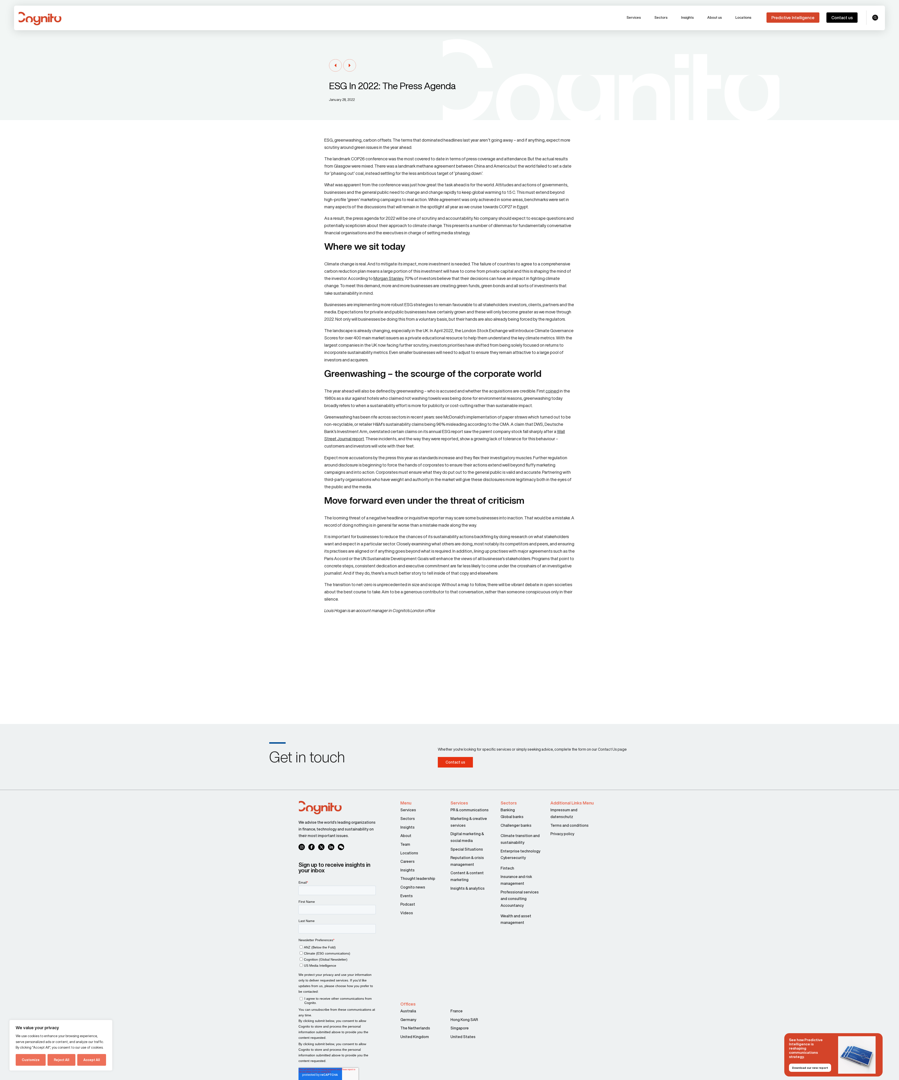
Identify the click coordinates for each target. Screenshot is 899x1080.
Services (633, 17)
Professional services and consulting (520, 895)
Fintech (507, 868)
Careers (407, 861)
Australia (408, 1011)
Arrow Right (349, 65)
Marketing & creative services (468, 822)
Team (405, 844)
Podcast (407, 904)
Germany (408, 1019)
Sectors (660, 17)
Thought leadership (417, 878)
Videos (406, 913)
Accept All (91, 1060)
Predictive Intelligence (792, 17)
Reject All (61, 1060)
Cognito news (412, 887)
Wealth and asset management (516, 919)
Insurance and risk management (516, 880)
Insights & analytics (467, 888)
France (456, 1011)
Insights (687, 17)
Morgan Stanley (388, 278)
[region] (60, 1045)
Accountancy (512, 905)
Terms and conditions (569, 825)
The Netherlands (415, 1028)
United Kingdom (414, 1037)
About (405, 836)
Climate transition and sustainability (520, 839)
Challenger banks (516, 825)
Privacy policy (562, 834)
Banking (508, 810)
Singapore (459, 1028)
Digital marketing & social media (467, 837)
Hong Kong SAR (464, 1019)
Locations (743, 17)
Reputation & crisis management (467, 861)
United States (462, 1037)
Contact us (842, 17)
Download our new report (810, 1067)
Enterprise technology (520, 851)
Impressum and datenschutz (563, 813)
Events (406, 896)
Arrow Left (335, 65)
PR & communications (469, 810)
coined (552, 391)
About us (714, 17)
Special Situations (466, 849)
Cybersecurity (513, 858)
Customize (31, 1060)
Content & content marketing (467, 876)
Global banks (512, 817)
